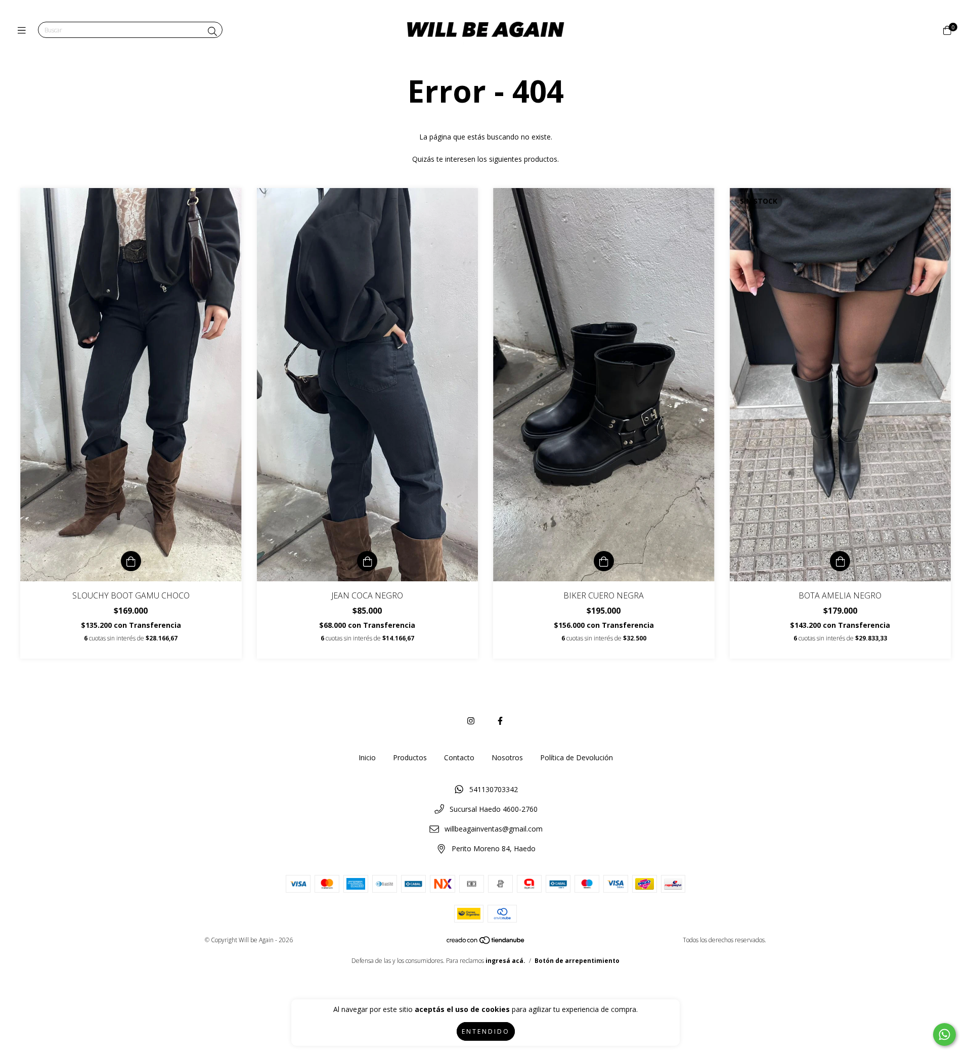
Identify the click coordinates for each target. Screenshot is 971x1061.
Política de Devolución (576, 757)
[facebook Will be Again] (500, 720)
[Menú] (24, 30)
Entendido (486, 1031)
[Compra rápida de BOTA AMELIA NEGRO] (840, 561)
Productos (410, 757)
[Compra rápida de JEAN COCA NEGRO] (367, 561)
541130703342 (493, 789)
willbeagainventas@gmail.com (494, 829)
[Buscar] (212, 31)
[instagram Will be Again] (470, 720)
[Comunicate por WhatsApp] (944, 1034)
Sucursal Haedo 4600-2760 (494, 809)
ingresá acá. (505, 960)
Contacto (459, 757)
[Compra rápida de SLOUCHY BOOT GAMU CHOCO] (131, 561)
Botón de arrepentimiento (577, 960)
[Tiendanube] (486, 942)
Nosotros (507, 757)
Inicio (367, 757)
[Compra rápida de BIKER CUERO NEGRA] (604, 561)
